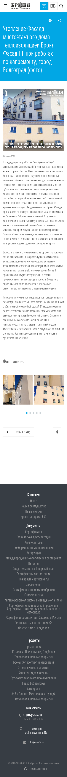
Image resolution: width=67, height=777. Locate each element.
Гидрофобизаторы (33, 683)
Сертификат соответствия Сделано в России (33, 617)
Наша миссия (33, 511)
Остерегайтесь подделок (33, 628)
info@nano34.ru (36, 742)
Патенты (33, 563)
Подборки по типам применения (34, 547)
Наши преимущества (33, 506)
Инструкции (33, 553)
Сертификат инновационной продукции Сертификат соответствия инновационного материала (33, 609)
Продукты (34, 640)
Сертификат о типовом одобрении (33, 589)
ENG (53, 6)
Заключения (33, 584)
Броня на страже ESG (34, 516)
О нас (33, 501)
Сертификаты (33, 532)
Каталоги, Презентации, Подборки (33, 652)
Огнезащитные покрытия (33, 667)
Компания (33, 494)
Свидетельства (33, 595)
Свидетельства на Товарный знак (33, 568)
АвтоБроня (33, 688)
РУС (44, 6)
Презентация (33, 646)
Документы (33, 525)
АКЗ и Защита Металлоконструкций (33, 694)
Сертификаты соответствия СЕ (33, 622)
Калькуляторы (34, 542)
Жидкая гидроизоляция (33, 673)
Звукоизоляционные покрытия (33, 699)
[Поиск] (61, 6)
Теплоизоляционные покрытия (34, 657)
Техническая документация (34, 537)
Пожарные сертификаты (33, 579)
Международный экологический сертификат (33, 558)
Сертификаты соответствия (33, 574)
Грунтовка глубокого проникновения (34, 678)
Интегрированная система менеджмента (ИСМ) (33, 600)
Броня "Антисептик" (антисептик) (33, 662)
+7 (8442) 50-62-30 (32, 715)
